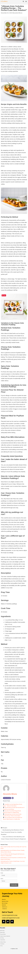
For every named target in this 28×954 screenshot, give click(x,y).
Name (2, 878)
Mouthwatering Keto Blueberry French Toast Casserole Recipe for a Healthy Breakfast (12, 832)
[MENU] (26, 1)
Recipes (5, 827)
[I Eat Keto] (4, 1)
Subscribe (14, 885)
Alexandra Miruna (17, 13)
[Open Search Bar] (23, 1)
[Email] (13, 798)
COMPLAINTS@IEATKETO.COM (10, 918)
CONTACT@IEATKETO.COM (9, 915)
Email (2, 872)
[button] (3, 921)
